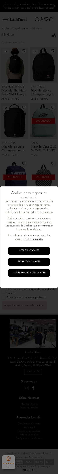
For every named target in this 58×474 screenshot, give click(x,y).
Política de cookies (33, 239)
